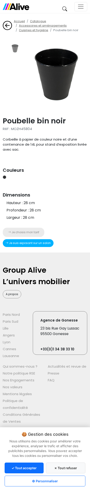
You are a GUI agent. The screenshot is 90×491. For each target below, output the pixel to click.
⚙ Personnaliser (45, 481)
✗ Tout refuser (65, 468)
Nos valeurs (12, 387)
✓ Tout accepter (24, 468)
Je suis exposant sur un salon (29, 243)
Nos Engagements (18, 380)
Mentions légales (17, 393)
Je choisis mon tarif (25, 232)
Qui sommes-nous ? (20, 366)
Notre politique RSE (19, 373)
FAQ (51, 380)
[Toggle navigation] (80, 6)
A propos (12, 294)
